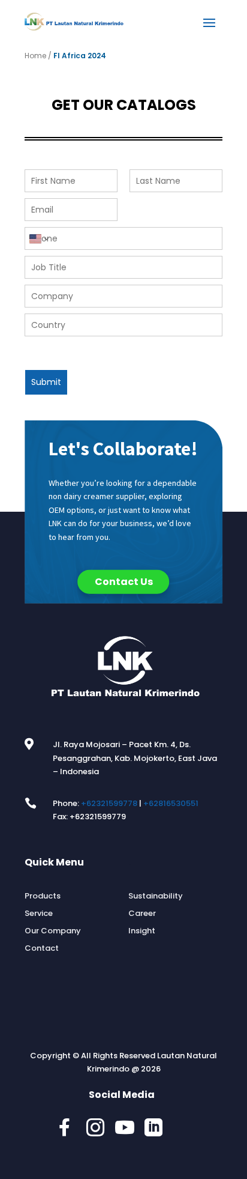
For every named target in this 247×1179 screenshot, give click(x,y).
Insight (141, 931)
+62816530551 (170, 803)
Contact (42, 948)
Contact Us (124, 582)
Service (39, 913)
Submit (46, 382)
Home (35, 55)
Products (43, 896)
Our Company (53, 931)
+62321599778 (109, 803)
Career (142, 913)
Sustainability (155, 896)
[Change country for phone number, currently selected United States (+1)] (38, 238)
